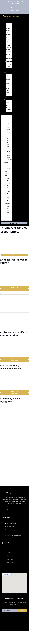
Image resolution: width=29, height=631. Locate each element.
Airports (7, 61)
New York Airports (8, 65)
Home (6, 18)
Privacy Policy (8, 104)
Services (7, 21)
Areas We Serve (7, 71)
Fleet (6, 69)
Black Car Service (8, 48)
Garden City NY (8, 87)
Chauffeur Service (8, 52)
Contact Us (7, 98)
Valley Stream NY (8, 92)
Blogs (7, 102)
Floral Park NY (8, 76)
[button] (6, 114)
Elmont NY (7, 84)
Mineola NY (8, 80)
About (6, 20)
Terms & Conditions (8, 108)
